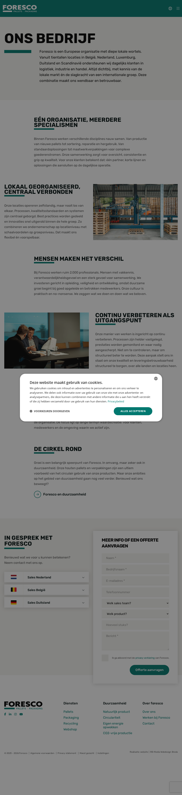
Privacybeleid (116, 401)
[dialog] (91, 397)
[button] (50, 411)
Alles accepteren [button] (133, 411)
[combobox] (156, 378)
